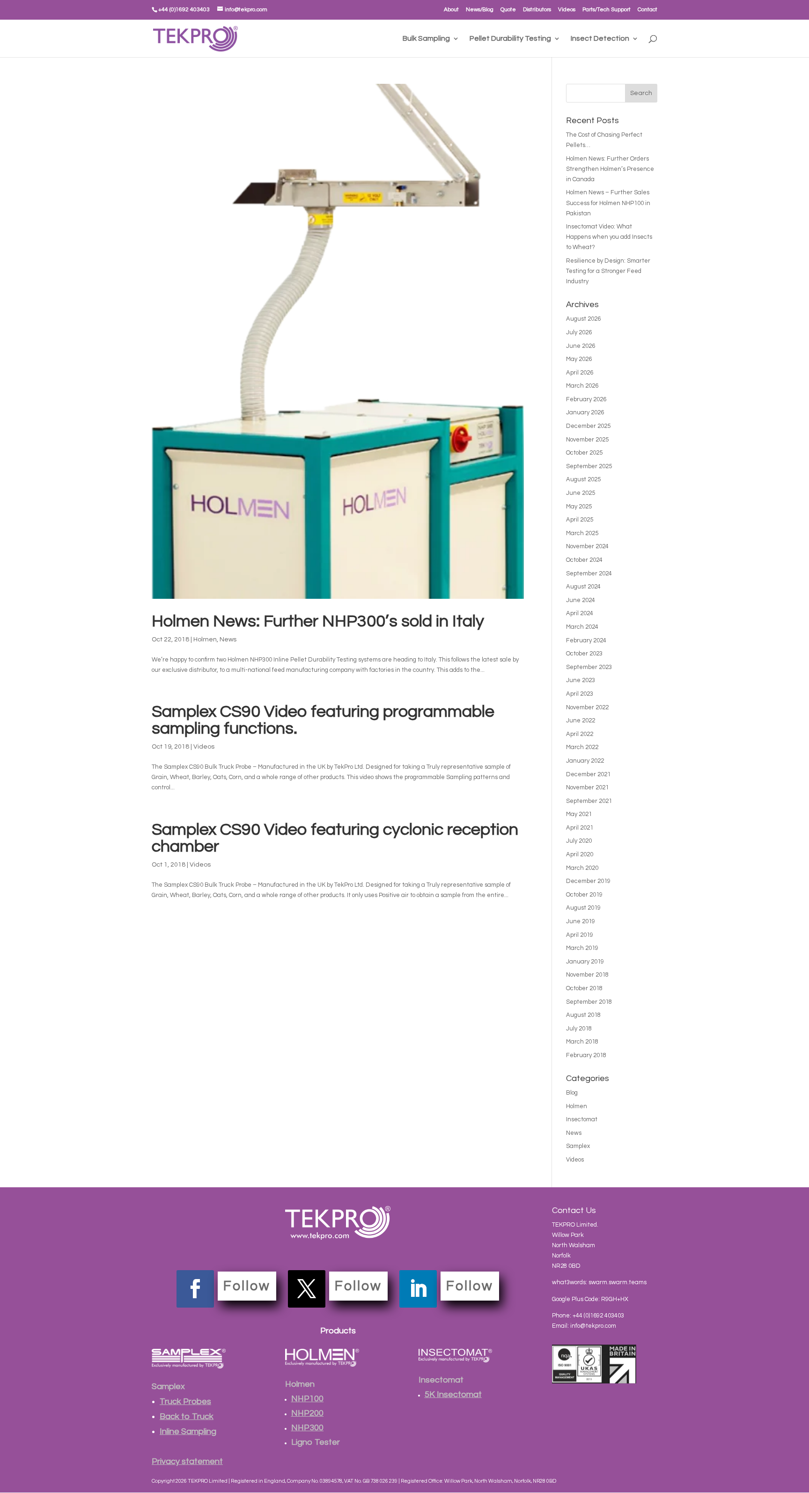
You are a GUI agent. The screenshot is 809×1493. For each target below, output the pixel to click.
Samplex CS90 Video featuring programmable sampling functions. (323, 720)
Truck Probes (185, 1401)
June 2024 (580, 600)
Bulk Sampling (426, 38)
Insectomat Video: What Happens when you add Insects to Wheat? (609, 236)
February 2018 (586, 1055)
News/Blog (479, 10)
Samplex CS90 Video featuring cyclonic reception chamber (335, 838)
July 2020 (579, 841)
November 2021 (587, 787)
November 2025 (587, 439)
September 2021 (589, 801)
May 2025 (579, 506)
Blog (572, 1092)
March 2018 (582, 1041)
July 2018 (579, 1028)
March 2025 (582, 533)
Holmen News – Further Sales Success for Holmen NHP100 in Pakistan (608, 202)
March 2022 (582, 747)
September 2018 (589, 1002)
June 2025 (580, 493)
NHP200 (307, 1413)
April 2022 (579, 734)
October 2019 (584, 894)
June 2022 (580, 720)
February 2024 (586, 640)
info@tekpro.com (593, 1326)
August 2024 (583, 586)
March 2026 (582, 385)
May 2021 (579, 814)
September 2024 (589, 573)
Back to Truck (186, 1416)
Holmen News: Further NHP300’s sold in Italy (318, 621)
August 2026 (583, 319)
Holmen (205, 639)
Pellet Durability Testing (510, 38)
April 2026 (579, 372)
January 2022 (585, 761)
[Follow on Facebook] (195, 1289)
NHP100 (307, 1398)
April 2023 (579, 694)
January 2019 (585, 961)
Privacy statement (187, 1461)
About (451, 10)
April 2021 (579, 827)
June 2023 (580, 680)
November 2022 (587, 707)
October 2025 (584, 452)
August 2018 (583, 1015)
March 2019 (582, 948)
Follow (247, 1286)
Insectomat (581, 1119)
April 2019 (579, 935)
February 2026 (586, 399)
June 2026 (580, 346)
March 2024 (582, 627)
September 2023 (589, 667)
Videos (566, 10)
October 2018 (584, 988)
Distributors (537, 10)
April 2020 (579, 854)
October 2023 (584, 653)
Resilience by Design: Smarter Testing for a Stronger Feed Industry (608, 271)
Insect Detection (600, 38)
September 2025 (589, 466)
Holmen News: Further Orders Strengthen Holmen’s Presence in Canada (610, 169)
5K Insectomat (453, 1394)
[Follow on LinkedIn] (418, 1289)
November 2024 (587, 546)
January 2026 (585, 412)
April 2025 (579, 519)
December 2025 (588, 426)
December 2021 (588, 774)
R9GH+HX (614, 1299)
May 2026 (579, 359)
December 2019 (588, 881)
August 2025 (583, 479)
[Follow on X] (306, 1289)
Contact (647, 10)
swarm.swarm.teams (617, 1282)
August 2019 (583, 908)
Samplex (578, 1146)
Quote (508, 10)
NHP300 (307, 1427)
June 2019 (580, 921)
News (228, 639)
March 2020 (582, 868)
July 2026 (579, 332)
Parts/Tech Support (606, 10)
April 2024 (579, 613)
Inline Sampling (188, 1431)
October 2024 (584, 560)
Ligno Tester (315, 1442)
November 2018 (587, 974)
